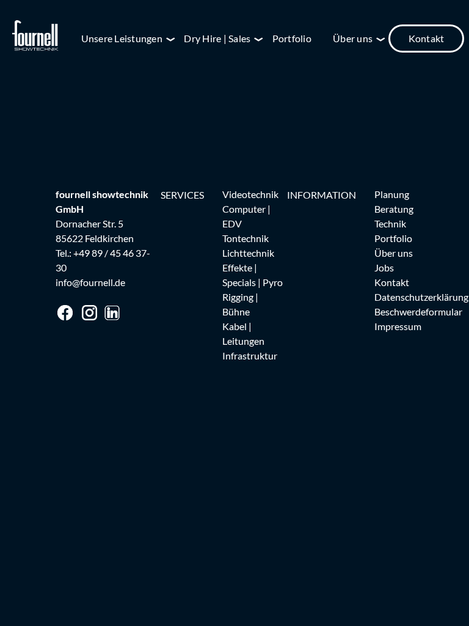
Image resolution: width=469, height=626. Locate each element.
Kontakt (427, 38)
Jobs (384, 267)
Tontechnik (245, 238)
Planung (391, 194)
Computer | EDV (246, 216)
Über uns (393, 253)
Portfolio (291, 38)
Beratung (393, 209)
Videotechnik (250, 194)
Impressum (397, 326)
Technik (390, 223)
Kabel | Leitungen (243, 333)
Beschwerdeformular (418, 311)
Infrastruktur (249, 355)
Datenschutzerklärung (421, 297)
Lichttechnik (248, 253)
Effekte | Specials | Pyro (252, 275)
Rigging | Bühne (240, 304)
